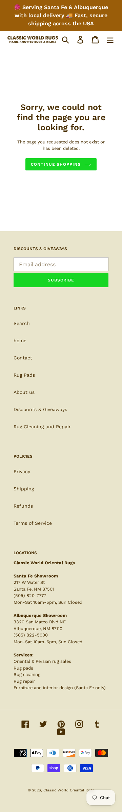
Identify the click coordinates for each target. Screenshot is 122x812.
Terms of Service (33, 523)
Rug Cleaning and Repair (42, 426)
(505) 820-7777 (30, 595)
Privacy (22, 471)
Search (22, 323)
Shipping (24, 488)
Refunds (23, 506)
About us (24, 392)
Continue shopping (56, 164)
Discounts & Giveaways (40, 409)
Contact (23, 357)
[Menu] (110, 39)
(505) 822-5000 (31, 635)
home (20, 340)
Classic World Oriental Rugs (68, 790)
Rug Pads (24, 375)
